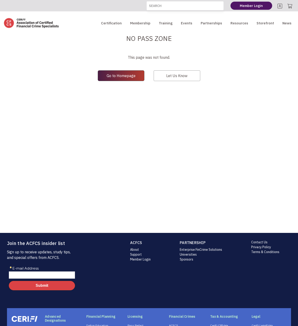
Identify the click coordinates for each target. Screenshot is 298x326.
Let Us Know (176, 75)
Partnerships (211, 23)
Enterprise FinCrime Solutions (201, 250)
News (286, 23)
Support (136, 254)
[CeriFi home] (24, 319)
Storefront (265, 23)
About (134, 250)
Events (186, 23)
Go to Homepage (121, 75)
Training (166, 23)
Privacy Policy (261, 247)
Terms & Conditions (265, 252)
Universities (188, 254)
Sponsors (186, 259)
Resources (239, 23)
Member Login (140, 259)
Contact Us (259, 242)
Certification (111, 23)
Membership (140, 23)
